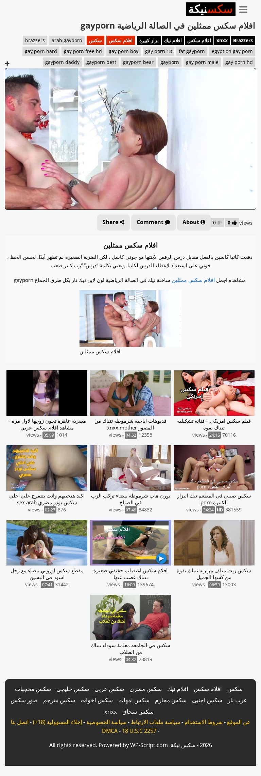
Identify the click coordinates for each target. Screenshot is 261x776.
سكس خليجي (72, 689)
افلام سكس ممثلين (193, 280)
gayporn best (101, 62)
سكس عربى (109, 689)
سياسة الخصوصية (106, 722)
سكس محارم (171, 700)
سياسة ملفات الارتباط (155, 722)
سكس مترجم (59, 700)
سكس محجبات (33, 689)
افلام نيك (173, 40)
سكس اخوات (97, 700)
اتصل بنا (20, 722)
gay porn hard (41, 51)
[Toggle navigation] (246, 8)
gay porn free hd (83, 51)
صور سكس (24, 700)
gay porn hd (239, 62)
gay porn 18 (158, 51)
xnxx (222, 40)
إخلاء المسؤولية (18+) (57, 722)
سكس (95, 40)
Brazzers (243, 40)
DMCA (110, 731)
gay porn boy (123, 51)
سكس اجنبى (207, 700)
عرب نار (237, 700)
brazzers (35, 40)
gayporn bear (138, 62)
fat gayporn (192, 51)
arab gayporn (67, 40)
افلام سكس (199, 40)
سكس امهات (134, 700)
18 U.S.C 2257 (139, 731)
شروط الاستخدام (204, 722)
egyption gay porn (232, 51)
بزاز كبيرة (149, 40)
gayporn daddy (62, 62)
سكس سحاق (138, 711)
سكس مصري (145, 689)
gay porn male (202, 62)
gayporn (169, 62)
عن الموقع (238, 722)
